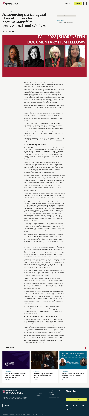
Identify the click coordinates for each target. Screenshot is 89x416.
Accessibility (51, 394)
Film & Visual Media (61, 22)
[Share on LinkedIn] (74, 406)
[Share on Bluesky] (83, 406)
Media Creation (69, 22)
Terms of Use (40, 414)
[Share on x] (3, 31)
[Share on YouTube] (67, 406)
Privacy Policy (34, 414)
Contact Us (38, 395)
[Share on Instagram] (70, 406)
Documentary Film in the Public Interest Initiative (66, 15)
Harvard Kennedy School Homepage (54, 391)
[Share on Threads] (67, 409)
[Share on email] (13, 31)
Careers (38, 390)
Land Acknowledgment (54, 397)
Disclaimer (28, 414)
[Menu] (85, 3)
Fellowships (39, 393)
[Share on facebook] (7, 31)
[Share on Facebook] (77, 406)
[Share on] (70, 409)
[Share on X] (80, 406)
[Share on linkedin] (10, 31)
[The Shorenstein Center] (11, 3)
